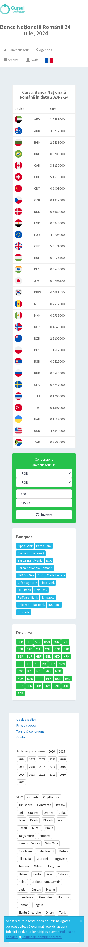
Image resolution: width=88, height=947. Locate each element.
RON (58, 679)
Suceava (45, 836)
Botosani (42, 859)
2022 (42, 759)
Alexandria (46, 897)
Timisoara (25, 805)
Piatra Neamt (45, 851)
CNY (48, 649)
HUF (20, 664)
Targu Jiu (54, 866)
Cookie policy (26, 719)
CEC (40, 575)
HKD (57, 656)
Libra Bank (48, 583)
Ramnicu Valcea (29, 843)
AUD (38, 642)
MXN (49, 671)
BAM (47, 642)
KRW (62, 664)
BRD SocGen (26, 575)
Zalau (22, 882)
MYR (58, 671)
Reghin (38, 905)
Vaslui (22, 889)
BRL (65, 642)
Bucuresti (32, 797)
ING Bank (54, 605)
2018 (32, 767)
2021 (52, 759)
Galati (62, 813)
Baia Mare (25, 851)
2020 (63, 759)
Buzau (36, 828)
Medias (50, 889)
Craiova (33, 813)
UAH (56, 686)
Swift (34, 60)
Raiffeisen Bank (28, 597)
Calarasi (63, 874)
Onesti (50, 912)
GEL (48, 656)
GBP (39, 656)
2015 (63, 767)
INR (36, 664)
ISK (44, 664)
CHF (38, 649)
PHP (40, 679)
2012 (42, 775)
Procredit (24, 612)
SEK (29, 686)
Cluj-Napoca (51, 797)
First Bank (40, 590)
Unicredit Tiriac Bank (31, 605)
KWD (21, 671)
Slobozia (63, 897)
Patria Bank (43, 546)
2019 (21, 767)
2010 (63, 775)
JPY (52, 664)
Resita (37, 874)
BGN (56, 642)
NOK (20, 679)
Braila (49, 828)
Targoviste (60, 859)
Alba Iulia (25, 859)
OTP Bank (24, 590)
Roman (24, 905)
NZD (30, 679)
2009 (21, 782)
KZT (30, 671)
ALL (29, 642)
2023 (32, 759)
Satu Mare (51, 843)
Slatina (23, 874)
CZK (57, 649)
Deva (49, 874)
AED (20, 642)
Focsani (24, 866)
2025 (62, 751)
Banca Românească (31, 553)
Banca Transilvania (30, 561)
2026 (52, 751)
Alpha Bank (25, 546)
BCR (49, 561)
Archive (13, 60)
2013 (32, 775)
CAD (29, 649)
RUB (20, 686)
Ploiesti (48, 820)
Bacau (23, 828)
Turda (63, 912)
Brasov (60, 805)
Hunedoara (26, 897)
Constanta (44, 805)
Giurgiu (36, 889)
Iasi (21, 813)
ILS (28, 664)
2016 (52, 767)
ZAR (20, 693)
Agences (45, 50)
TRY (47, 686)
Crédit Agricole (27, 583)
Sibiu (22, 820)
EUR (30, 656)
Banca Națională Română (35, 568)
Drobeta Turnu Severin (46, 882)
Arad (61, 820)
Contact (22, 737)
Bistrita (63, 851)
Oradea (49, 813)
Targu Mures (26, 836)
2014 (21, 775)
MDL (39, 671)
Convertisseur (18, 50)
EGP (20, 656)
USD (65, 686)
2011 (52, 775)
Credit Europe (56, 575)
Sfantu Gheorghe (30, 912)
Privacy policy (26, 725)
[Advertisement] (48, 77)
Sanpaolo (48, 597)
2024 (21, 759)
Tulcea (38, 866)
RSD (67, 679)
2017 (42, 767)
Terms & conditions (30, 731)
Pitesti (34, 820)
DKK (66, 649)
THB (38, 686)
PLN (49, 679)
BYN (20, 649)
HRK (66, 656)
